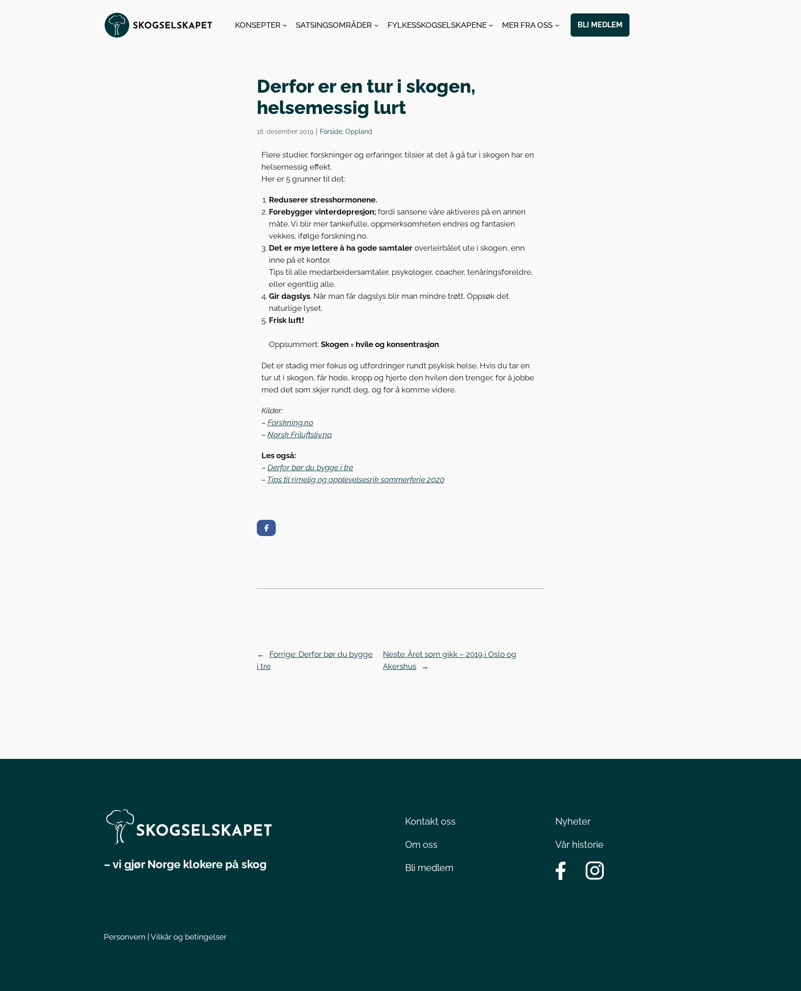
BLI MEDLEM (600, 24)
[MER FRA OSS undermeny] (557, 25)
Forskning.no (290, 422)
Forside (331, 131)
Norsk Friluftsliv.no (299, 434)
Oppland (358, 131)
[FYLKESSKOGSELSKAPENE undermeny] (491, 25)
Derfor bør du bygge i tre (310, 467)
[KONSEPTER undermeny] (284, 25)
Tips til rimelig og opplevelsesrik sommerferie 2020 (356, 479)
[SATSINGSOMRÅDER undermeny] (376, 25)
